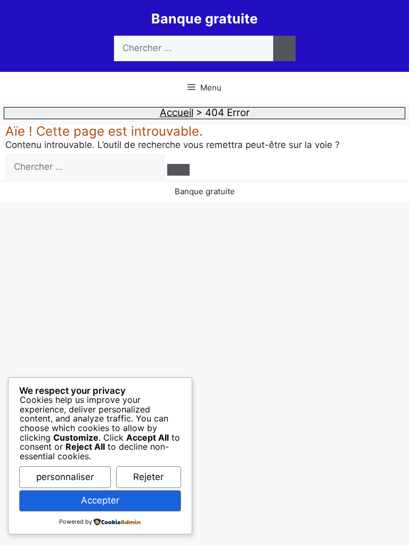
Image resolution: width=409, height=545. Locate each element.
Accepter (100, 500)
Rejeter (148, 477)
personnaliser (65, 477)
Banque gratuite (204, 19)
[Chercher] (284, 48)
